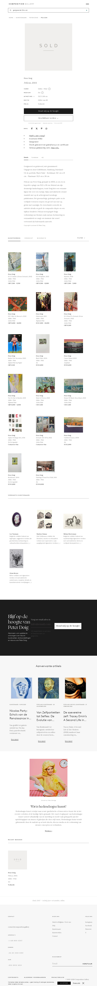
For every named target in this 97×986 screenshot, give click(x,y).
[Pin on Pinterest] (41, 128)
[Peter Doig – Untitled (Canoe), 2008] (73, 423)
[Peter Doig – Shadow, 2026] (73, 261)
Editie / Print (42, 89)
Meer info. (55, 148)
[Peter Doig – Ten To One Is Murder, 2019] (17, 383)
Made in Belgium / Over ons (61, 922)
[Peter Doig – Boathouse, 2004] (17, 462)
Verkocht (41, 104)
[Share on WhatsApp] (46, 128)
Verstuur (87, 964)
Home (11, 17)
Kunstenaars (21, 17)
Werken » (48, 831)
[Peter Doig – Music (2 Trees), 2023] (45, 383)
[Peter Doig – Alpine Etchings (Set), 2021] (17, 423)
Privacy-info (76, 983)
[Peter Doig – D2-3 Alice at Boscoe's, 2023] (17, 301)
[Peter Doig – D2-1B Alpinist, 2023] (45, 261)
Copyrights (13, 977)
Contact (55, 936)
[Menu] (87, 4)
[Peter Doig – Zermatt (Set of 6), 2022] (45, 423)
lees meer (14, 739)
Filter (80, 238)
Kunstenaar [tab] (35, 157)
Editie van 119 (43, 100)
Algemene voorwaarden (35, 977)
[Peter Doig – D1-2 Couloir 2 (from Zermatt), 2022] (17, 261)
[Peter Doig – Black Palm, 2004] (45, 343)
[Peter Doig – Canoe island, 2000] (73, 343)
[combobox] (48, 10)
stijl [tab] (42, 157)
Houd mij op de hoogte (48, 111)
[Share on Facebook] (31, 128)
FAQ (53, 926)
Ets (39, 93)
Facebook (88, 926)
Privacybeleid (58, 977)
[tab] (14, 239)
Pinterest (88, 929)
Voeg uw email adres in (40, 619)
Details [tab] (26, 157)
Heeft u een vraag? (37, 136)
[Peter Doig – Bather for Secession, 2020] (17, 343)
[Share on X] (37, 128)
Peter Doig (33, 17)
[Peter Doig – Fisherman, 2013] (45, 301)
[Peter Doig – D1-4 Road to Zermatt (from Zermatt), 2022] (73, 301)
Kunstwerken (56, 933)
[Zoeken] (86, 10)
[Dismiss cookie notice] (83, 983)
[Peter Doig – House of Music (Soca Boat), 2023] (73, 383)
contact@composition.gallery (18, 927)
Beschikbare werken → (48, 118)
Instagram (88, 922)
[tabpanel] (45, 196)
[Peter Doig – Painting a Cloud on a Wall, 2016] (45, 462)
